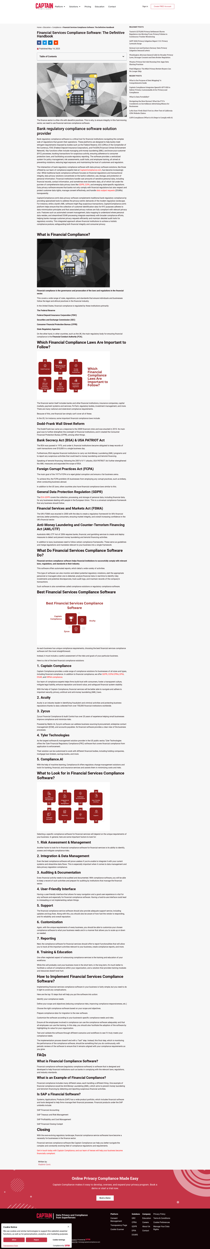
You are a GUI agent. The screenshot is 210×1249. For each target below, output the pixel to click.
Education (47, 27)
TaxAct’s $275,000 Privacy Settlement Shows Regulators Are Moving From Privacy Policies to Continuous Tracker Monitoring (148, 34)
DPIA (121, 674)
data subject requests (105, 190)
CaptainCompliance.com (90, 170)
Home (39, 27)
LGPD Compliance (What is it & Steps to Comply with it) (151, 117)
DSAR (39, 677)
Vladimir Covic (44, 1164)
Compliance (56, 27)
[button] (39, 42)
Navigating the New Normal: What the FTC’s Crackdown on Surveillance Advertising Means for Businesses (149, 103)
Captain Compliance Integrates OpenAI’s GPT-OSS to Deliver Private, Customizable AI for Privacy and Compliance (149, 90)
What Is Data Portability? (139, 97)
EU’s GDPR (45, 497)
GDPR (81, 184)
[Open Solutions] (80, 6)
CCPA (87, 184)
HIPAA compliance (54, 677)
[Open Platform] (64, 6)
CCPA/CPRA (113, 674)
